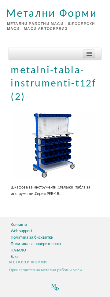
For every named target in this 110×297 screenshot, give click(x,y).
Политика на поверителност (36, 244)
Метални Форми (51, 14)
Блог (15, 257)
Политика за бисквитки (32, 237)
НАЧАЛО (18, 250)
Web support (21, 231)
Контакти (19, 224)
